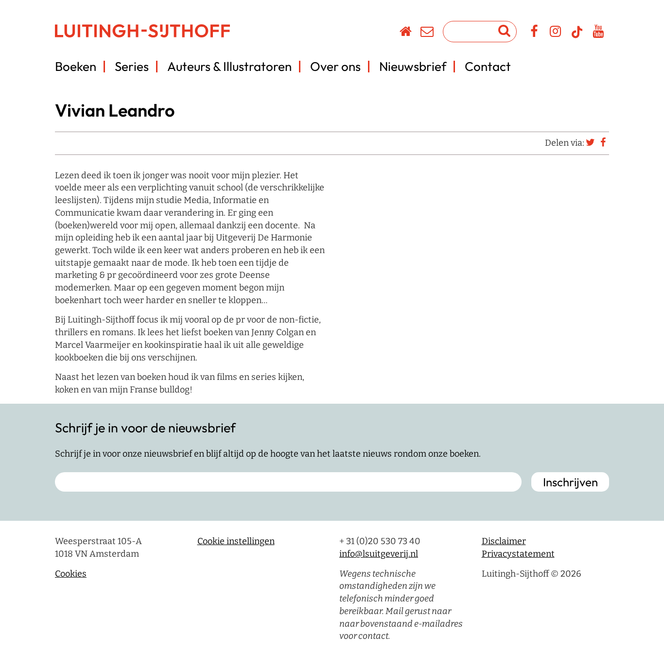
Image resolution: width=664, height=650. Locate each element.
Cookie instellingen (236, 541)
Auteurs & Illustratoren (229, 66)
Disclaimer (504, 541)
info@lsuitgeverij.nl (378, 553)
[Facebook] (534, 33)
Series (132, 66)
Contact (488, 66)
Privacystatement (518, 553)
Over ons (335, 66)
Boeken (75, 66)
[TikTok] (577, 36)
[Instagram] (555, 33)
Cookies (71, 573)
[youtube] (598, 33)
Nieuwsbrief (412, 66)
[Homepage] (406, 33)
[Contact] (427, 33)
